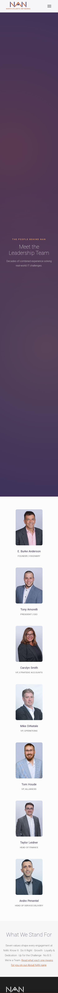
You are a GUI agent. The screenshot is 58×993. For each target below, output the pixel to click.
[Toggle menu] (49, 6)
